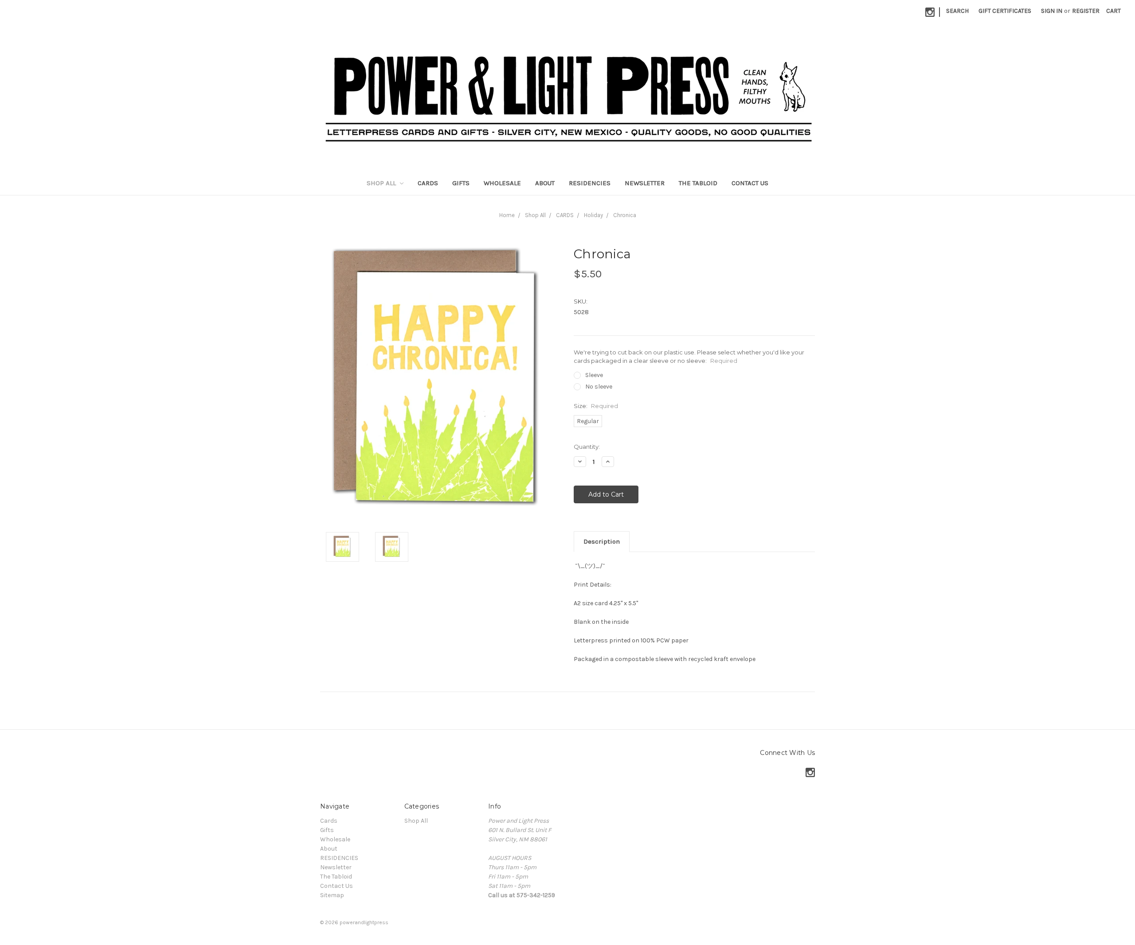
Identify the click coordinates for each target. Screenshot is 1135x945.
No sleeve (598, 386)
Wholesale (502, 183)
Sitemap (332, 895)
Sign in (1051, 11)
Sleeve (594, 375)
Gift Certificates (1004, 11)
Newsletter (645, 183)
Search (957, 11)
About (545, 183)
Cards (428, 183)
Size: (596, 405)
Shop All (382, 183)
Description (601, 541)
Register (1086, 11)
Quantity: (587, 446)
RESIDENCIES (590, 183)
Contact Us (750, 183)
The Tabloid (698, 183)
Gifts (461, 183)
